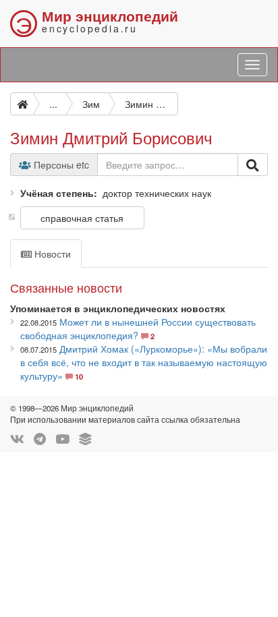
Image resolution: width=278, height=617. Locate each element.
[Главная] (21, 103)
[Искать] (253, 164)
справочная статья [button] (81, 218)
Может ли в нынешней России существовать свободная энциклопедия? (138, 328)
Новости (51, 253)
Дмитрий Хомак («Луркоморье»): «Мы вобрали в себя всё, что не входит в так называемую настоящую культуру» (143, 362)
